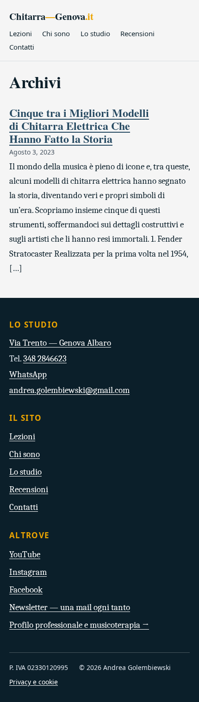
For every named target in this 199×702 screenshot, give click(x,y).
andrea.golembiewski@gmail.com (69, 390)
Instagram (28, 572)
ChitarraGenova (51, 16)
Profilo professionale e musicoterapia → (79, 625)
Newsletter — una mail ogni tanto (69, 607)
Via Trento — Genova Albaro (60, 343)
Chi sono (56, 33)
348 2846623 (45, 359)
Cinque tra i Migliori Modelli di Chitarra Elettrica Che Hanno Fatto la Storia (79, 125)
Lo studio (95, 33)
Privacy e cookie (33, 681)
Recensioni (137, 33)
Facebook (26, 590)
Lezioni (20, 33)
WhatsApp (28, 374)
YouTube (24, 554)
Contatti (21, 47)
